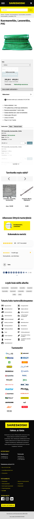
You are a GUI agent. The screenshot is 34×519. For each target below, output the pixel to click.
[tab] (4, 126)
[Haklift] (24, 371)
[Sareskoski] (24, 398)
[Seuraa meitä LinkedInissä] (11, 498)
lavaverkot (29, 288)
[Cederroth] (9, 362)
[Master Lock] (24, 389)
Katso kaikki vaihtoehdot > (10, 89)
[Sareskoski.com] (17, 427)
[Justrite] (9, 376)
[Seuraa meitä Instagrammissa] (7, 498)
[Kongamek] (24, 380)
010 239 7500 (26, 99)
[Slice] (9, 407)
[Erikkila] (9, 371)
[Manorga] (24, 385)
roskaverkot (29, 291)
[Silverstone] (9, 402)
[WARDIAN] (9, 411)
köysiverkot (13, 291)
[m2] (9, 385)
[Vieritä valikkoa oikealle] (25, 178)
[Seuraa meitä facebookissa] (2, 498)
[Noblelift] (24, 394)
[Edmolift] (24, 367)
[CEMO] (24, 362)
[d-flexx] (9, 367)
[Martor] (9, 389)
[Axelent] (24, 353)
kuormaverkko (5, 288)
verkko (14, 294)
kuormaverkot (14, 288)
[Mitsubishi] (9, 394)
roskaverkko (21, 291)
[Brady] (24, 358)
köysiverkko (5, 291)
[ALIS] (9, 353)
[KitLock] (9, 380)
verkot (19, 294)
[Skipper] (24, 402)
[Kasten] (24, 376)
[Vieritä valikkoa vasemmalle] (9, 178)
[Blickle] (9, 358)
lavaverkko (22, 288)
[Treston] (24, 407)
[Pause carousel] (17, 275)
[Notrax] (9, 398)
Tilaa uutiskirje (8, 505)
